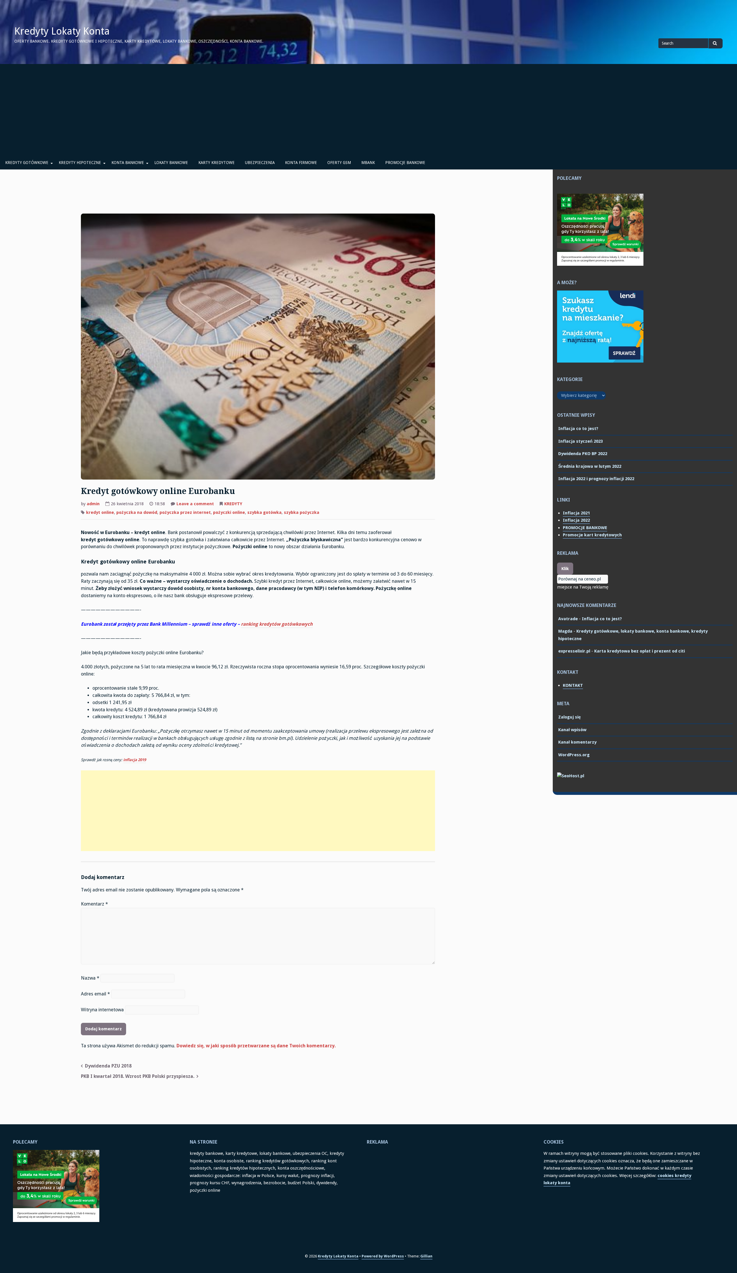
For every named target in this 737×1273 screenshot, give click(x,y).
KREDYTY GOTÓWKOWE (26, 162)
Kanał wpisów (572, 729)
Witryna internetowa (102, 1009)
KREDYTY (233, 503)
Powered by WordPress (383, 1256)
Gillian (426, 1256)
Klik (565, 568)
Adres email (95, 994)
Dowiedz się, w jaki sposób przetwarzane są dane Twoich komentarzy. (256, 1045)
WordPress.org (574, 754)
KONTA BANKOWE (127, 162)
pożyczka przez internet (185, 512)
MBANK (368, 162)
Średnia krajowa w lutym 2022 (589, 466)
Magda (565, 631)
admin (93, 503)
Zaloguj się (569, 717)
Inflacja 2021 (576, 513)
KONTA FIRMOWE (301, 162)
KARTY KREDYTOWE (216, 162)
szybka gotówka (264, 512)
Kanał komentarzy (577, 742)
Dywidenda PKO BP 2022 (582, 453)
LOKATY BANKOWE (171, 162)
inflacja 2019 (134, 760)
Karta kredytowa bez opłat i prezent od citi (639, 651)
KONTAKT (573, 685)
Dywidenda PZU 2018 (108, 1066)
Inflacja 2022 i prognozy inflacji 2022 (596, 478)
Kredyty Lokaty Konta (62, 31)
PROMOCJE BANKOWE (405, 162)
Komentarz (94, 904)
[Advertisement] (368, 107)
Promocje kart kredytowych (592, 535)
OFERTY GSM (339, 162)
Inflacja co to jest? (578, 428)
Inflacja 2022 (576, 520)
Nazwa (90, 978)
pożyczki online (229, 512)
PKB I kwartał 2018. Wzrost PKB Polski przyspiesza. (137, 1076)
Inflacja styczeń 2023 (580, 441)
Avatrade (568, 618)
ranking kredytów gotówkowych (277, 624)
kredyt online (100, 512)
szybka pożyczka (301, 512)
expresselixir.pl (574, 651)
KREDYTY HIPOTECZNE (80, 162)
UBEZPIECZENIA (260, 162)
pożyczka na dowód (136, 512)
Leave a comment (195, 504)
